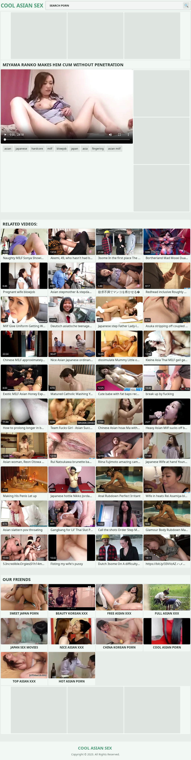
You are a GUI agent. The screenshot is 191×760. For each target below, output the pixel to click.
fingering (98, 148)
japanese (21, 148)
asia (85, 148)
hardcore (37, 148)
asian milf (114, 148)
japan (74, 148)
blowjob (62, 148)
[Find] (186, 5)
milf (49, 148)
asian (7, 148)
